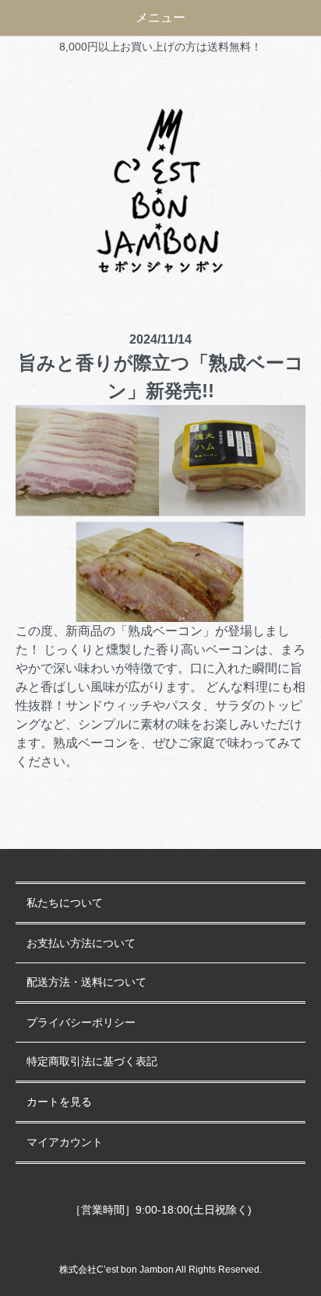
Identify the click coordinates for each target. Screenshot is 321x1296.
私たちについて (64, 903)
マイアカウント (64, 1142)
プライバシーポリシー (81, 1023)
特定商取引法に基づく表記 (91, 1061)
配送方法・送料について (86, 982)
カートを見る (59, 1102)
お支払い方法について (81, 943)
